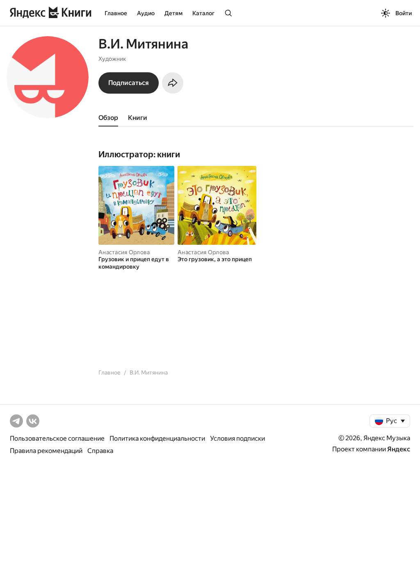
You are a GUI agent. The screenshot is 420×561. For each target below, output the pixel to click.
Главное (116, 13)
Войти (403, 13)
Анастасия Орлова (124, 252)
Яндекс (398, 449)
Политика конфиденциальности (157, 438)
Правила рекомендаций (46, 451)
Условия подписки (237, 438)
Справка (100, 451)
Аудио (146, 13)
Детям (173, 13)
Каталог (203, 13)
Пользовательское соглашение (57, 438)
